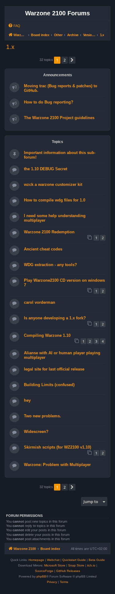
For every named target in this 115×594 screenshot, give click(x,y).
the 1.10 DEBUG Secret (45, 169)
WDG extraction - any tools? (50, 264)
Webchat (53, 560)
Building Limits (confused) (49, 384)
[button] (72, 60)
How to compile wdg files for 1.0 (54, 200)
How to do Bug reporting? (48, 102)
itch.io (91, 565)
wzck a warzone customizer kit (53, 184)
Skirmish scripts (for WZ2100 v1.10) (57, 447)
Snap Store (76, 565)
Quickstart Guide (74, 560)
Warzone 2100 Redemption (49, 232)
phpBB (41, 576)
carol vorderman (39, 302)
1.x (10, 46)
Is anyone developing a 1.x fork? (55, 318)
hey (27, 400)
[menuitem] (14, 25)
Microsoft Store (54, 565)
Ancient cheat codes (43, 249)
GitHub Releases (68, 571)
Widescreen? (36, 431)
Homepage (36, 560)
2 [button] (64, 60)
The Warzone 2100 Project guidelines (59, 117)
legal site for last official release (54, 369)
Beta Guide (97, 560)
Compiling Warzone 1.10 (47, 335)
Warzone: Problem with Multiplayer (57, 464)
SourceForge (44, 571)
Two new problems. (42, 416)
